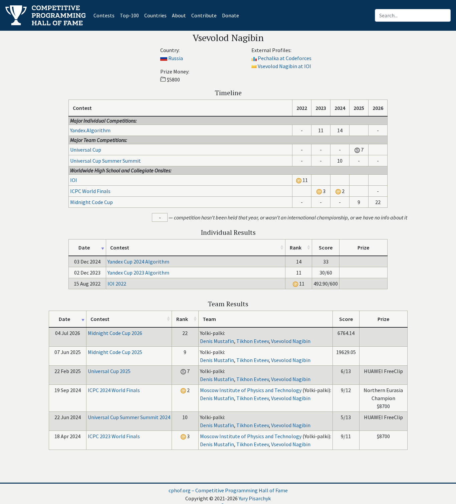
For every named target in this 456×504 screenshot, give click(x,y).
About (179, 15)
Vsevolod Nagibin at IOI (284, 66)
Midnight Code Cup (91, 202)
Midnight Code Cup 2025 (115, 352)
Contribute (204, 15)
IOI (73, 180)
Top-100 (129, 15)
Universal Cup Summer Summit (105, 160)
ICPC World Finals (90, 191)
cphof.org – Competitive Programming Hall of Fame (228, 490)
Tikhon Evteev (252, 341)
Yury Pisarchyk (255, 498)
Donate (230, 15)
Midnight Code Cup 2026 (115, 333)
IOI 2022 (116, 283)
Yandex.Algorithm (90, 130)
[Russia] (163, 58)
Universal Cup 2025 (109, 371)
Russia (175, 58)
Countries (155, 15)
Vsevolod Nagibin (290, 341)
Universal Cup (85, 149)
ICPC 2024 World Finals (114, 390)
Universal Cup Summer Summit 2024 (129, 417)
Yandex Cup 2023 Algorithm (138, 272)
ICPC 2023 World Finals (114, 436)
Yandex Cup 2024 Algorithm (138, 261)
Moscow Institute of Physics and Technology (250, 390)
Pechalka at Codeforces (284, 58)
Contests (105, 15)
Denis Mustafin (217, 341)
